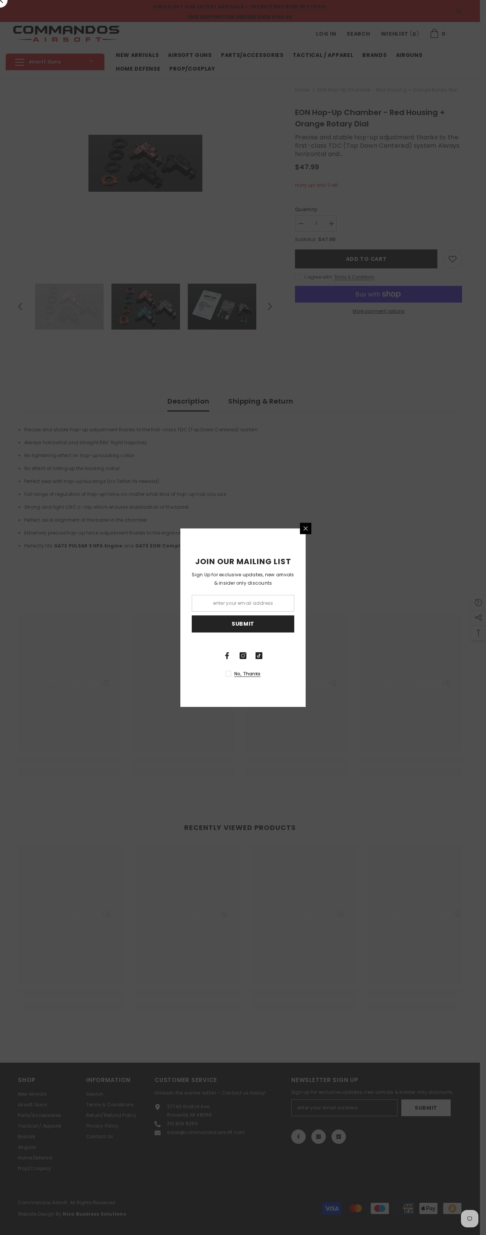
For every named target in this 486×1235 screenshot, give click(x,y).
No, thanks (247, 673)
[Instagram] (243, 656)
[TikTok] (259, 656)
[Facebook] (227, 656)
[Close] (305, 528)
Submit (243, 624)
